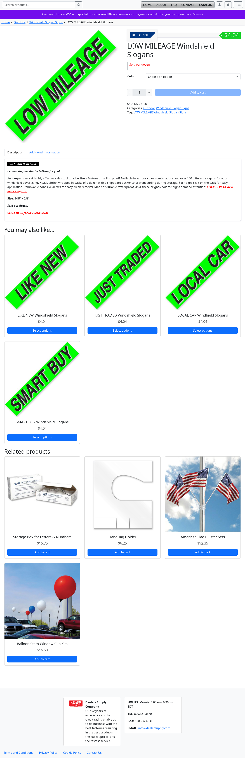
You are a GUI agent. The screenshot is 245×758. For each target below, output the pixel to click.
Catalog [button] (205, 5)
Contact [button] (188, 5)
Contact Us (94, 753)
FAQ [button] (174, 5)
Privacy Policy (48, 753)
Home (5, 22)
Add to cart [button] (42, 552)
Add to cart (198, 92)
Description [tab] (15, 152)
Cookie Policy (72, 753)
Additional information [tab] (44, 152)
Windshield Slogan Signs (46, 22)
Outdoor (19, 22)
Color (131, 76)
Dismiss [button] (198, 14)
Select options (42, 330)
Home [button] (147, 5)
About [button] (161, 5)
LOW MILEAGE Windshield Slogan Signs (160, 112)
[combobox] (38, 4)
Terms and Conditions (18, 753)
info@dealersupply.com (154, 728)
